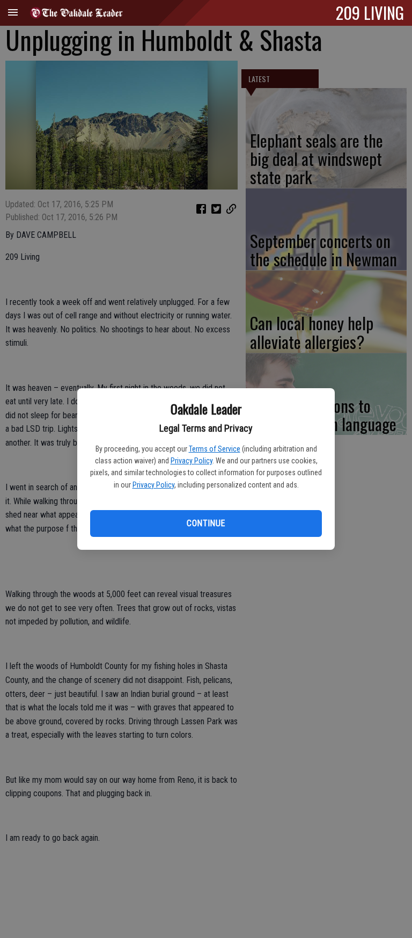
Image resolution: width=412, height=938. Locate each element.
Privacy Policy (191, 460)
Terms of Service (214, 449)
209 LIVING (370, 12)
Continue (206, 523)
